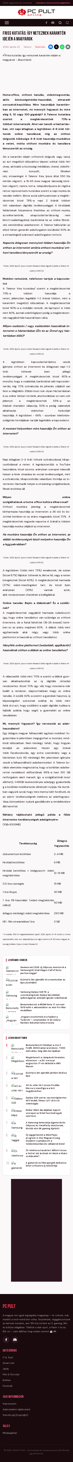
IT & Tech (8, 1357)
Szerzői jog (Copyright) (15, 1414)
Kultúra (7, 1380)
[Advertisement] (36, 1229)
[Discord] (53, 22)
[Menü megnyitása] (7, 22)
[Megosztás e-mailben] (68, 46)
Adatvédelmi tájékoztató (16, 1409)
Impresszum (9, 1403)
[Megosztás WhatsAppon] (62, 46)
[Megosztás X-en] (56, 46)
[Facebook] (46, 22)
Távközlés (40, 46)
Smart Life (8, 1363)
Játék (6, 1368)
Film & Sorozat (11, 1374)
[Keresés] (60, 22)
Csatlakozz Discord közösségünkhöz (53, 3)
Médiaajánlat (10, 1432)
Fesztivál (7, 1385)
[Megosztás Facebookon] (50, 46)
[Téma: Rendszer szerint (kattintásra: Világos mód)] (67, 22)
